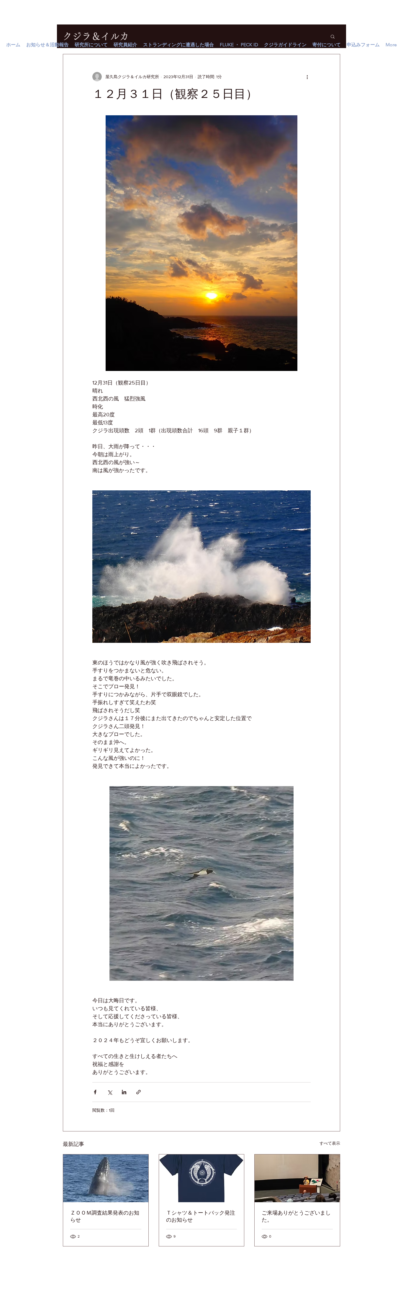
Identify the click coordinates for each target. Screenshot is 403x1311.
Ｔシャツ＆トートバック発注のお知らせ (200, 1216)
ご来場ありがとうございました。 (296, 1216)
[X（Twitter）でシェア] (109, 1092)
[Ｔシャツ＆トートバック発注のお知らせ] (201, 1178)
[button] (332, 36)
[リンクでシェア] (138, 1092)
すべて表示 (330, 1143)
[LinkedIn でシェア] (124, 1092)
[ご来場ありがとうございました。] (297, 1178)
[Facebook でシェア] (95, 1092)
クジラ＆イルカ (96, 36)
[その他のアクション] (307, 76)
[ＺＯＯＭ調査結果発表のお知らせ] (105, 1178)
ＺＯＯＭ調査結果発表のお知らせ (104, 1216)
